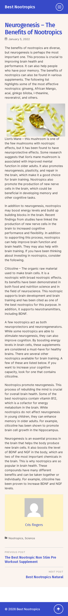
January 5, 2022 (19, 39)
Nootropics (15, 538)
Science (30, 538)
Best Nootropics (20, 7)
